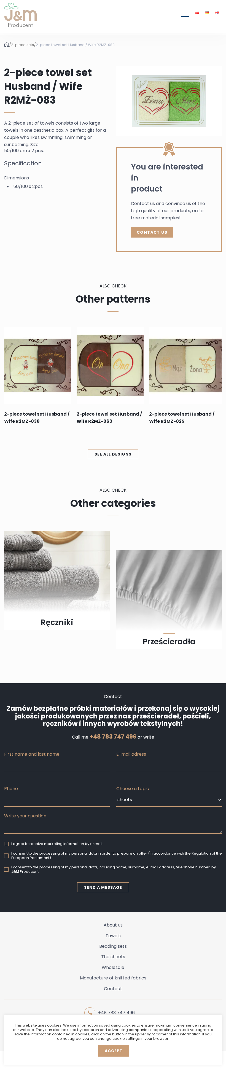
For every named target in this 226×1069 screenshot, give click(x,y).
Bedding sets (113, 946)
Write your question (25, 816)
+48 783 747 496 (113, 736)
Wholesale (113, 967)
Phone (11, 788)
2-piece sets (22, 45)
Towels (113, 936)
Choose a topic (132, 788)
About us (113, 925)
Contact (113, 988)
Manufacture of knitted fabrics (113, 978)
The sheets (113, 957)
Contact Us (152, 232)
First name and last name (32, 754)
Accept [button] (114, 1051)
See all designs (113, 454)
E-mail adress (131, 754)
